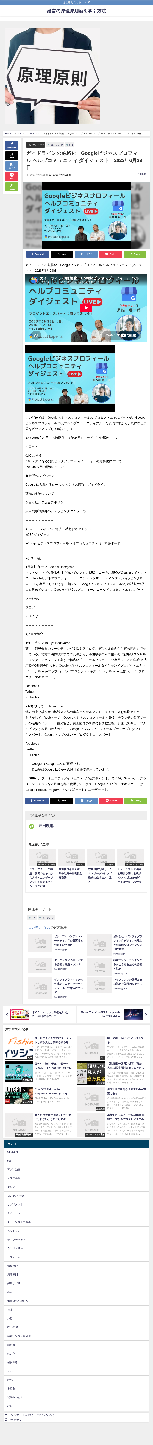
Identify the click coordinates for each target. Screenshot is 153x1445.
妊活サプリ (13, 1283)
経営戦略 (12, 1362)
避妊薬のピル (15, 1397)
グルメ (11, 1187)
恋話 (10, 1292)
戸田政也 (141, 174)
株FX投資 (12, 1327)
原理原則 (12, 1274)
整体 (10, 1309)
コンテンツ (57, 145)
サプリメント (15, 1204)
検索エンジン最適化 (19, 1336)
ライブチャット (16, 1239)
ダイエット (13, 1213)
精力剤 (11, 1353)
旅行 (10, 1318)
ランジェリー (15, 1248)
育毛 (10, 1371)
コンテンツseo (36, 144)
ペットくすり (15, 1231)
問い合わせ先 (13, 1419)
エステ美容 (13, 1178)
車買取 (11, 1388)
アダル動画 (13, 1169)
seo (71, 145)
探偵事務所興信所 (17, 1301)
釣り (10, 1406)
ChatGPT (12, 1152)
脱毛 (10, 1380)
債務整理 (12, 1266)
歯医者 (11, 1345)
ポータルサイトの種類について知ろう (29, 1414)
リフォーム (13, 1257)
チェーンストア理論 (19, 1222)
